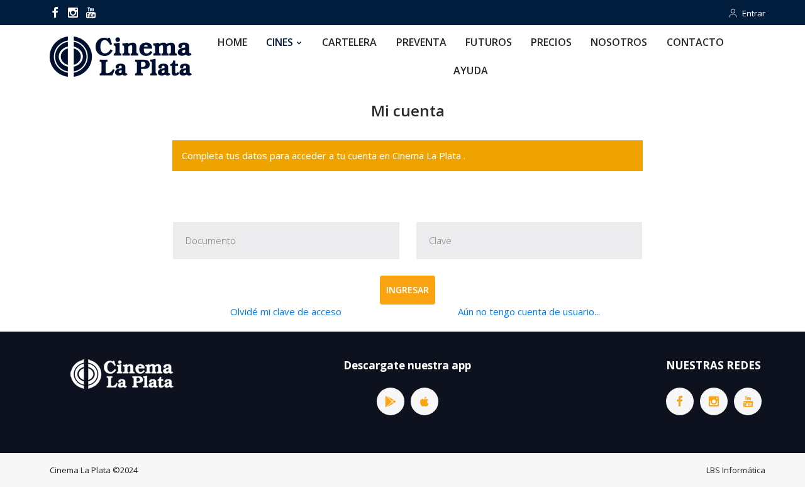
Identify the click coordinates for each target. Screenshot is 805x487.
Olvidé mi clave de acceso (285, 311)
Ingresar (407, 290)
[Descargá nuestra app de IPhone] (424, 401)
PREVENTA (421, 42)
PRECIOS (551, 42)
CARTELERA (349, 42)
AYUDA (470, 70)
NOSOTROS (619, 42)
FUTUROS (488, 42)
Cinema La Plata (80, 470)
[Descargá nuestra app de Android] (390, 401)
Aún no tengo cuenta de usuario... (529, 311)
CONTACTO (695, 42)
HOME (232, 42)
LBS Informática (735, 470)
